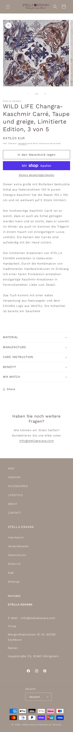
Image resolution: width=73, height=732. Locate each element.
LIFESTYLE (15, 495)
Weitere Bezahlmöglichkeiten (37, 175)
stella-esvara (29, 724)
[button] (8, 6)
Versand (22, 143)
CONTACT (14, 512)
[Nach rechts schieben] (45, 93)
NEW (11, 468)
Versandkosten (18, 546)
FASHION (14, 477)
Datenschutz (17, 555)
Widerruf (14, 563)
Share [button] (11, 389)
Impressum (16, 537)
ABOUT (12, 503)
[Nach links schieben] (28, 93)
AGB (11, 572)
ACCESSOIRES (18, 486)
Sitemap (14, 581)
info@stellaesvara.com (36, 441)
